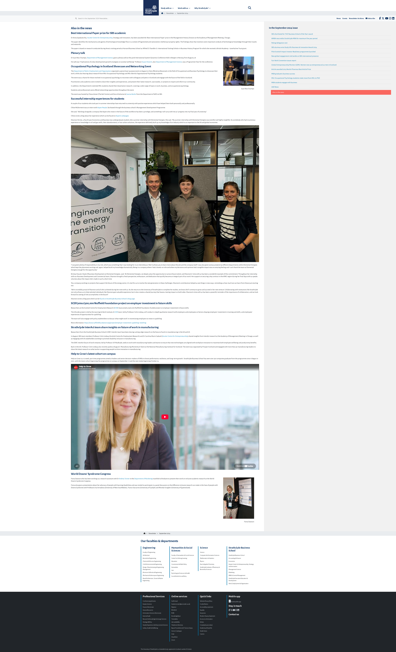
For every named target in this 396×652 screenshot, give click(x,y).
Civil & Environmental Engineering (152, 564)
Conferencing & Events (149, 601)
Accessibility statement (206, 607)
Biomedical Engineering (149, 558)
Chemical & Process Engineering (152, 561)
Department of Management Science (100, 58)
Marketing (231, 572)
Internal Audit (146, 616)
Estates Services (147, 604)
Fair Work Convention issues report (283, 60)
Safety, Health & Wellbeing (150, 628)
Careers (202, 634)
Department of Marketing (143, 479)
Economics (232, 561)
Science (202, 552)
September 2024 (182, 13)
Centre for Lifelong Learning (179, 558)
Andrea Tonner (124, 479)
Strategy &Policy (147, 622)
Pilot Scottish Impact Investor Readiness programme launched (293, 52)
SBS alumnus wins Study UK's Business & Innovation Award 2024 (294, 47)
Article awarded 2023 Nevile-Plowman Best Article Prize (291, 69)
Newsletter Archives (356, 18)
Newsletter (170, 13)
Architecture (146, 555)
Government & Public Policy (179, 564)
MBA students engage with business (284, 82)
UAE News (275, 87)
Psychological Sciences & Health (180, 573)
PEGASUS (174, 610)
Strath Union (203, 631)
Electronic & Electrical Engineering (152, 572)
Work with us (183, 8)
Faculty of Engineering (149, 552)
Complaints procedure (206, 625)
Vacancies (203, 613)
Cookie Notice (204, 604)
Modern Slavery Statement (207, 616)
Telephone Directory (177, 625)
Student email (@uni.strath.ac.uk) (180, 604)
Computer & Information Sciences (209, 555)
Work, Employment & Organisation (238, 583)
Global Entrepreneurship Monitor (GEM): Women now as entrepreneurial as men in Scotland (303, 65)
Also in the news (278, 92)
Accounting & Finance (235, 558)
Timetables (174, 619)
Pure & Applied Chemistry (207, 564)
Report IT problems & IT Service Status (182, 628)
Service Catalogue (176, 631)
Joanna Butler (131, 94)
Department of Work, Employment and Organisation (92, 71)
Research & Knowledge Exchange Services (154, 619)
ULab (172, 634)
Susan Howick (147, 62)
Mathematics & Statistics (207, 558)
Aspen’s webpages (122, 116)
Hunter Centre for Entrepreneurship (100, 38)
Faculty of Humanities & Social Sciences (182, 555)
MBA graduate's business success (283, 74)
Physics (202, 561)
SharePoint (174, 637)
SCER (116, 308)
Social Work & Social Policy (179, 576)
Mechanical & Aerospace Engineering (153, 575)
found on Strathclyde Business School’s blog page (117, 299)
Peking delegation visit (279, 43)
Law (172, 570)
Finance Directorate (148, 607)
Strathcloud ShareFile (206, 628)
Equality (202, 610)
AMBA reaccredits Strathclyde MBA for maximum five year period (294, 38)
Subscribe (371, 18)
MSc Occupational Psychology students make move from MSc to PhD (295, 78)
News (339, 18)
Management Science (235, 569)
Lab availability (175, 622)
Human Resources (148, 610)
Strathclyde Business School (237, 555)
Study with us (166, 8)
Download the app (236, 601)
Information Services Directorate (152, 613)
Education (174, 561)
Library (202, 622)
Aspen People (102, 107)
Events (344, 18)
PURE (172, 613)
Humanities (174, 567)
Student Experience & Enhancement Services (155, 625)
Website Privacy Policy (206, 601)
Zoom (173, 640)
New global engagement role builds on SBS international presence (295, 56)
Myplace (173, 607)
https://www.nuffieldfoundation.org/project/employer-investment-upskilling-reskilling (115, 323)
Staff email (174, 601)
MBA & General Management (237, 575)
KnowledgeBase (176, 616)
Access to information (206, 619)
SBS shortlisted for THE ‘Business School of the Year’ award (292, 34)
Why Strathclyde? (201, 8)
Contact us (234, 614)
